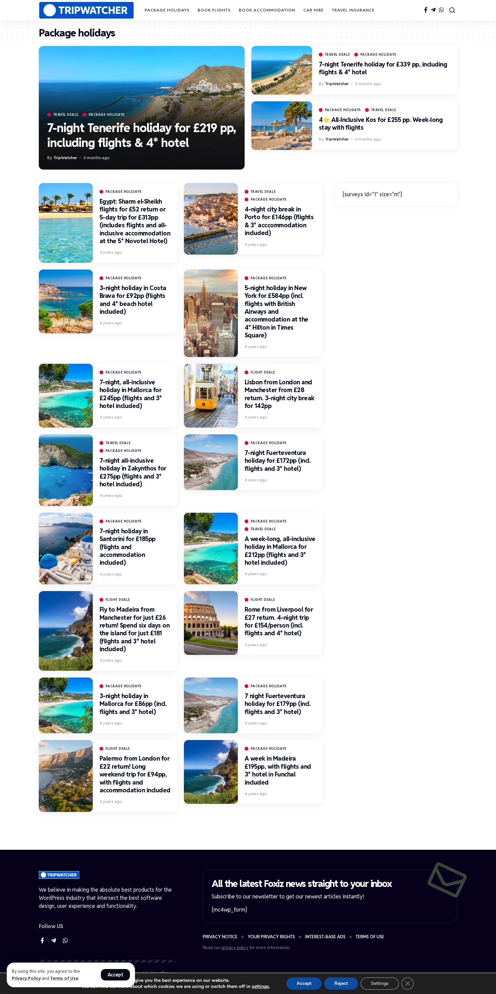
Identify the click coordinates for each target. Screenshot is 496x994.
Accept (304, 983)
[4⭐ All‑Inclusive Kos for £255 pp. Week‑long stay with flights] (281, 125)
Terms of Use (64, 978)
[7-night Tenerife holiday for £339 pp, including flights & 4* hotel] (281, 70)
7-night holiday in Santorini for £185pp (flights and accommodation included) (128, 547)
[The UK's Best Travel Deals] (86, 10)
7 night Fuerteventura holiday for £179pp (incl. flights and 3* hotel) (278, 704)
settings (260, 987)
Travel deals (66, 115)
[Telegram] (433, 10)
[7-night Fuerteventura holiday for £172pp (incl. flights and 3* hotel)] (211, 462)
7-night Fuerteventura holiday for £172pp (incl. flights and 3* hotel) (278, 461)
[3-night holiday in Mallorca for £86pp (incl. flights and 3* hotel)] (66, 706)
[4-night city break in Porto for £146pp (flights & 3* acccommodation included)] (211, 219)
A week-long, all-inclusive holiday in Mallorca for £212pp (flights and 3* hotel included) (280, 550)
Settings (380, 983)
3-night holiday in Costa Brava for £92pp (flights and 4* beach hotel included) (133, 299)
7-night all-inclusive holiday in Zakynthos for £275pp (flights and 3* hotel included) (133, 472)
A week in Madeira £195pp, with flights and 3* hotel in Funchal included (278, 770)
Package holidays (107, 115)
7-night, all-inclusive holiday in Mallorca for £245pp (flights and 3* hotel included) (131, 394)
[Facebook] (425, 10)
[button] (115, 974)
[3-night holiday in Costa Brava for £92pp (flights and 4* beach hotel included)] (66, 301)
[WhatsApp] (441, 10)
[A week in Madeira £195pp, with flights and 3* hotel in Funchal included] (211, 772)
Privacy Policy (26, 978)
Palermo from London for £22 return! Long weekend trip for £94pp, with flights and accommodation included (135, 774)
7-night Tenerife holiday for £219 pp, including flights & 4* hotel (141, 135)
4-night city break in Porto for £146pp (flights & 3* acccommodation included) (279, 221)
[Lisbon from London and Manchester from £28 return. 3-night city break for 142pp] (211, 396)
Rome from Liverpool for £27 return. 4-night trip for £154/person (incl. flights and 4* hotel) (279, 621)
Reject (341, 983)
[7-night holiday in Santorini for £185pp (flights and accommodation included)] (66, 548)
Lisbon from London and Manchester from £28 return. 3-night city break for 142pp (279, 394)
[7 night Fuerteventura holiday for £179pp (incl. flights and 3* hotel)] (211, 706)
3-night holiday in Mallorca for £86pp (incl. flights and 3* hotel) (133, 704)
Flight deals (263, 372)
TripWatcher (65, 157)
